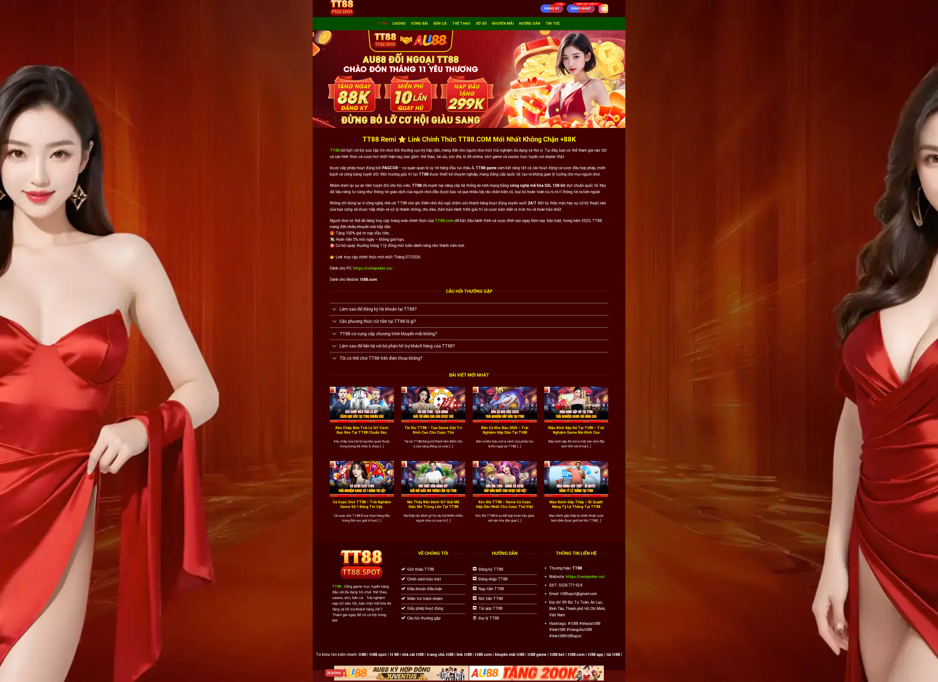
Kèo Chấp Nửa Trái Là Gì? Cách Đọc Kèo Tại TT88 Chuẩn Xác (361, 430)
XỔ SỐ (481, 23)
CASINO (399, 23)
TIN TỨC (553, 23)
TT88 (382, 23)
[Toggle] (334, 309)
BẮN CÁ (440, 23)
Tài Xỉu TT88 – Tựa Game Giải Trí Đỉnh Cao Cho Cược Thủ (433, 430)
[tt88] (355, 8)
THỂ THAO (461, 23)
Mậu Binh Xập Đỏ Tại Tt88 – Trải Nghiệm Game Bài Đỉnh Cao (576, 430)
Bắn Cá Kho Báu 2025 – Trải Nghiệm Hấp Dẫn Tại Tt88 (504, 430)
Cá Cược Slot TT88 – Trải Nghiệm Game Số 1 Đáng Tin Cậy (362, 504)
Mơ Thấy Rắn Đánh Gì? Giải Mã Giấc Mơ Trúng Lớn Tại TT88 (433, 504)
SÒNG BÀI (419, 23)
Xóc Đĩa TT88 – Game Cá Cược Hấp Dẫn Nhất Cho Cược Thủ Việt (504, 504)
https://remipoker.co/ (373, 268)
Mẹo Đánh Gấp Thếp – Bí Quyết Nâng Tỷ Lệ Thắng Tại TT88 (576, 504)
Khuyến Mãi (503, 23)
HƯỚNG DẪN (529, 23)
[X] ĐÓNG (334, 673)
